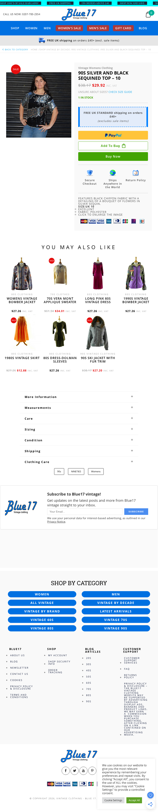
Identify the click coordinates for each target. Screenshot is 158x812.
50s (88, 676)
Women (31, 28)
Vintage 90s (115, 628)
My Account (57, 655)
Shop (15, 28)
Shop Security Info (59, 662)
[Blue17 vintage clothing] (79, 15)
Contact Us (19, 674)
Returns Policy (130, 676)
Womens (96, 471)
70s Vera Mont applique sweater (60, 300)
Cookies (16, 680)
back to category (16, 49)
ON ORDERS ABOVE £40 (95, 3)
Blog (143, 28)
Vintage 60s (42, 620)
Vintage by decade (115, 603)
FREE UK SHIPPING (60, 3)
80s (88, 695)
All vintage (42, 603)
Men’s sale (98, 28)
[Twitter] (75, 771)
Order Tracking (55, 671)
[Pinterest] (92, 771)
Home (34, 49)
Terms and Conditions (19, 696)
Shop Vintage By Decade (55, 49)
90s (59, 471)
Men (47, 28)
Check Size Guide (120, 92)
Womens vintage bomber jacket (22, 300)
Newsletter (19, 667)
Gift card (123, 28)
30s (88, 664)
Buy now (113, 156)
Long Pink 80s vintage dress (98, 300)
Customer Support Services (132, 660)
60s (88, 682)
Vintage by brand (42, 611)
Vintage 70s (115, 620)
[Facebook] (66, 771)
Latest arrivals (116, 611)
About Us (17, 655)
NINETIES (76, 471)
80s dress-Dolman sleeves (60, 360)
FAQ (127, 669)
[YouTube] (83, 771)
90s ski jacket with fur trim (98, 360)
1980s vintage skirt (22, 358)
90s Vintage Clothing (85, 49)
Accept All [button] (134, 800)
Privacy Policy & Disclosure (21, 687)
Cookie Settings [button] (113, 800)
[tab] (79, 396)
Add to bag (110, 145)
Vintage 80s (42, 628)
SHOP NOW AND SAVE (132, 3)
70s (88, 689)
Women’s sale (69, 28)
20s (88, 658)
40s (88, 670)
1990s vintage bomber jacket (135, 300)
